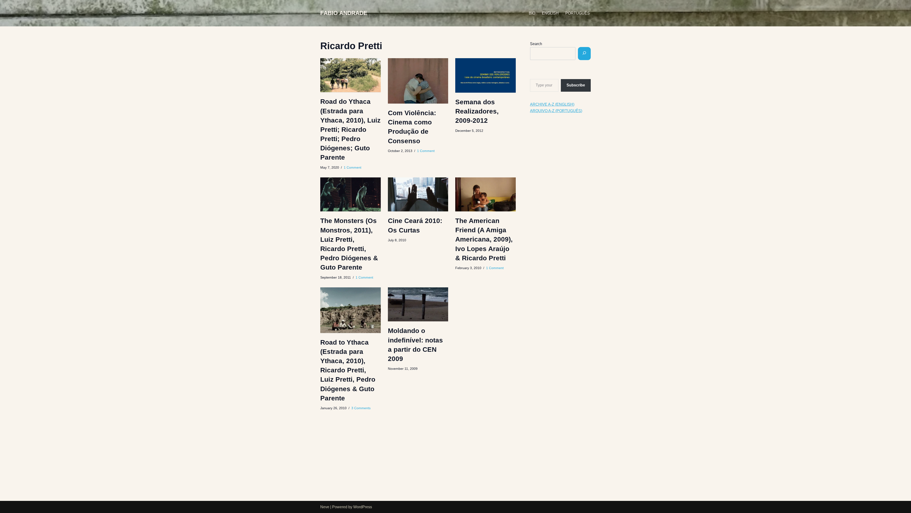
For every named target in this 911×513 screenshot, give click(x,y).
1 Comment (352, 167)
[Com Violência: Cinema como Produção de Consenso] (418, 81)
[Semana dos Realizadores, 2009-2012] (485, 75)
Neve (324, 507)
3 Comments (361, 408)
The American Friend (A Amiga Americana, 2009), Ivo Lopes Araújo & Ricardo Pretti (484, 239)
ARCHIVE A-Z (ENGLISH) (552, 104)
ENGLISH (550, 13)
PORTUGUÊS (577, 13)
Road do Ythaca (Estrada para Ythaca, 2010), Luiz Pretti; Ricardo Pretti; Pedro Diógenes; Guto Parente (350, 129)
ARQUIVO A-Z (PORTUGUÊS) (556, 111)
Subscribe (576, 85)
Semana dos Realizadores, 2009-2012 (477, 111)
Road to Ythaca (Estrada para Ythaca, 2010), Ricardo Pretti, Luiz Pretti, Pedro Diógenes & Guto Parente (347, 370)
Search (536, 44)
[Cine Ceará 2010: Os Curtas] (418, 194)
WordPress (362, 507)
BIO (532, 13)
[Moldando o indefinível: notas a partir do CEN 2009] (418, 304)
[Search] (584, 53)
